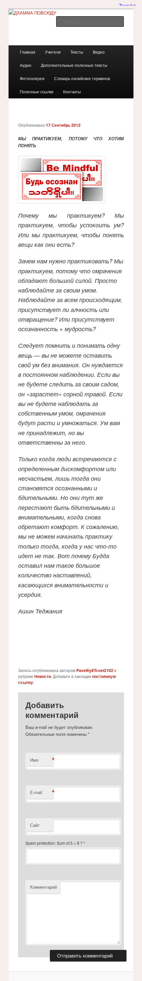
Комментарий (43, 887)
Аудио (25, 65)
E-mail (41, 792)
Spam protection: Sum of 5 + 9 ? (54, 843)
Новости (42, 676)
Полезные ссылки (36, 91)
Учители (53, 52)
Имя (41, 760)
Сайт (35, 825)
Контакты (72, 91)
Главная (27, 52)
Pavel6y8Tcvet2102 (94, 670)
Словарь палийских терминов (82, 78)
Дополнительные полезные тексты (74, 65)
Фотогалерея (32, 78)
